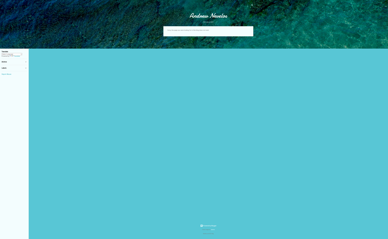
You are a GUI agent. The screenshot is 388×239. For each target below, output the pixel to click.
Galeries (213, 229)
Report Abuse (6, 74)
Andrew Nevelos (208, 15)
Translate (17, 56)
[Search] (252, 5)
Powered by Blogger (209, 226)
